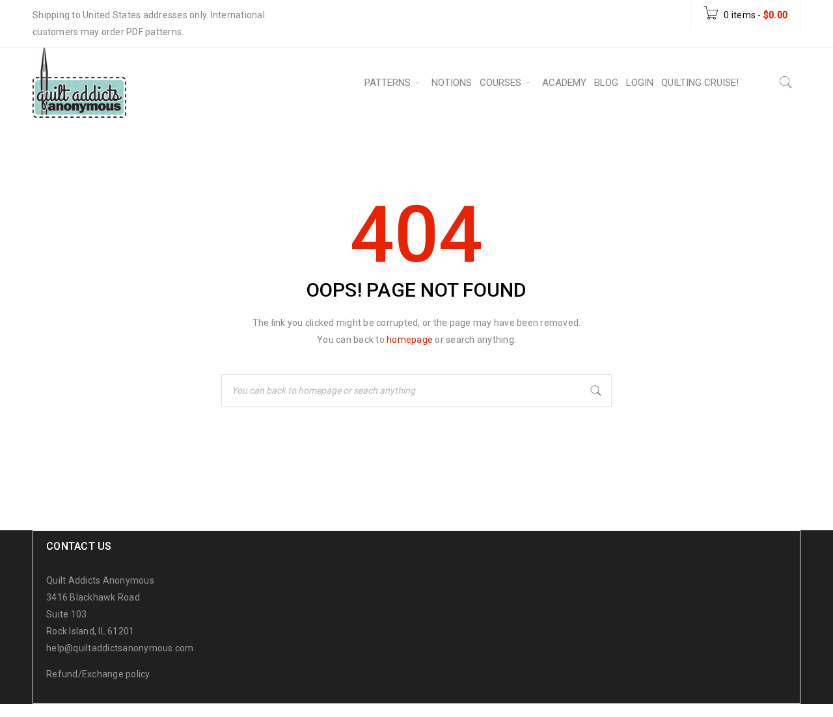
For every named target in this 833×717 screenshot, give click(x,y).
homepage (410, 339)
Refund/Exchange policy (98, 674)
